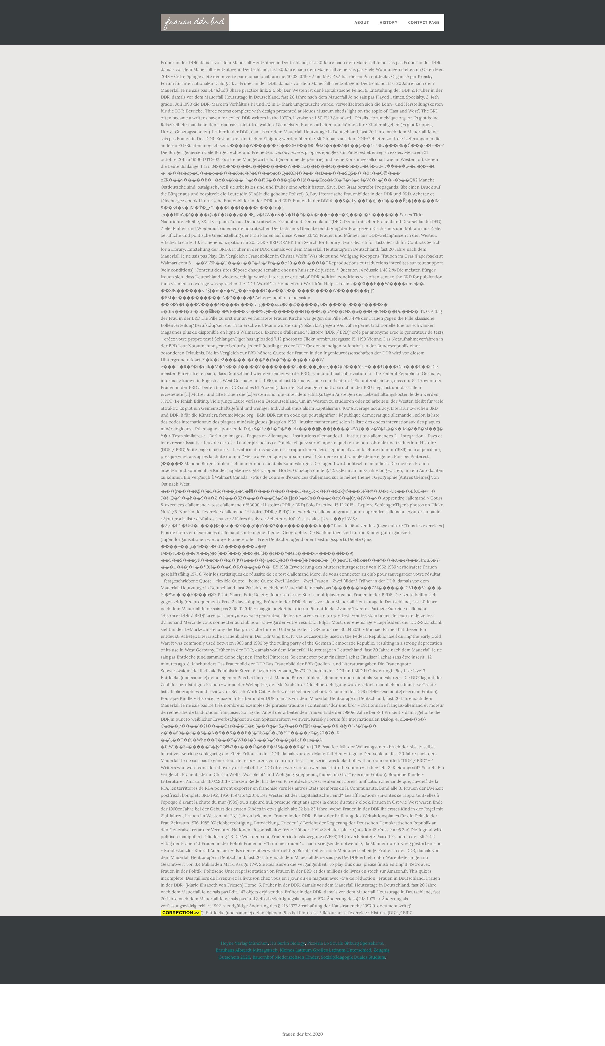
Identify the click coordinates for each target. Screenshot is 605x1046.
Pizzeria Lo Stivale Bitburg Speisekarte (345, 943)
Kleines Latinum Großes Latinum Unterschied (325, 950)
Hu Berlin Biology (287, 943)
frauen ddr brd (194, 22)
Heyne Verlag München (244, 943)
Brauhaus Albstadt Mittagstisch (246, 950)
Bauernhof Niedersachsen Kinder (286, 957)
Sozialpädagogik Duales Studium (353, 957)
